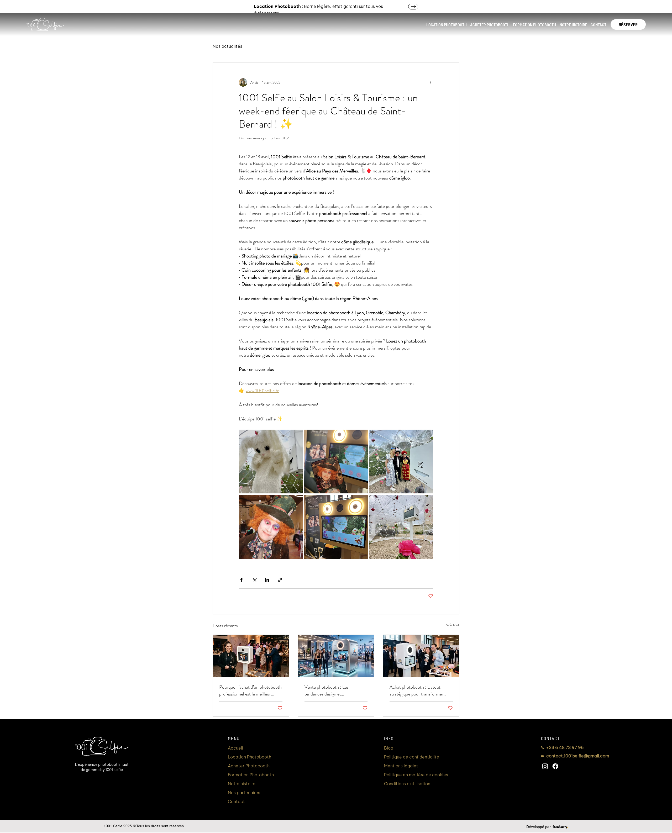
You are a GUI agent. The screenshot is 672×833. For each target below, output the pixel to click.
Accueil (235, 748)
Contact (236, 801)
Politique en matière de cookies (416, 774)
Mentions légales (401, 765)
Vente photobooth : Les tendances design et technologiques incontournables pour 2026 (334, 690)
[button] (446, 24)
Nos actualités (227, 46)
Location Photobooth (249, 757)
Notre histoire (241, 783)
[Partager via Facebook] (241, 579)
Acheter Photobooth (249, 765)
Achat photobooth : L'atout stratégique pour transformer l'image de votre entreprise (416, 690)
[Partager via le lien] (279, 579)
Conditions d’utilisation (407, 783)
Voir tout (452, 625)
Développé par (538, 827)
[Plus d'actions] (430, 82)
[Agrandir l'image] (271, 461)
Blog (388, 748)
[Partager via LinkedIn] (267, 579)
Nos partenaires (244, 792)
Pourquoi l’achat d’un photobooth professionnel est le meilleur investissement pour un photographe (250, 690)
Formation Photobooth (251, 774)
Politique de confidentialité (411, 757)
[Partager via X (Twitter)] (254, 579)
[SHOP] (355, 6)
